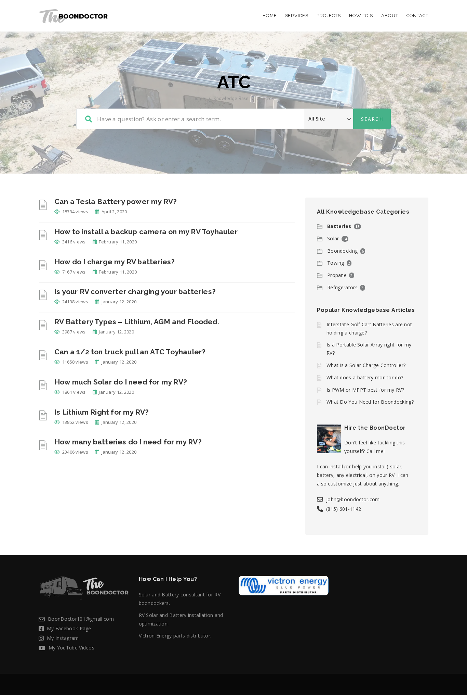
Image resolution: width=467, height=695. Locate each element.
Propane (337, 275)
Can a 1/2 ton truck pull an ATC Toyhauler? (129, 352)
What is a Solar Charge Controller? (365, 365)
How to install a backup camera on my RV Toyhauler (146, 231)
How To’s (361, 15)
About (389, 15)
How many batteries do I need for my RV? (128, 442)
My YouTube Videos (71, 647)
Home (270, 15)
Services (296, 15)
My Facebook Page (69, 628)
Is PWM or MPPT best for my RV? (365, 390)
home (199, 98)
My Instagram (63, 638)
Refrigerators (342, 287)
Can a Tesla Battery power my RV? (115, 201)
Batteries (339, 226)
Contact (417, 15)
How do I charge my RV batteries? (114, 261)
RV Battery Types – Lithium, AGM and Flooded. (136, 321)
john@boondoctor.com (353, 499)
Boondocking (342, 251)
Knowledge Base (231, 98)
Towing (335, 263)
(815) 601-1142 (343, 509)
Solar (333, 238)
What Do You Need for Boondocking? (370, 402)
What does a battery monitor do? (364, 377)
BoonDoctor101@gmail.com (81, 619)
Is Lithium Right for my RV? (101, 412)
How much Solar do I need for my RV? (120, 382)
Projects (329, 15)
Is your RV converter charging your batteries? (135, 291)
